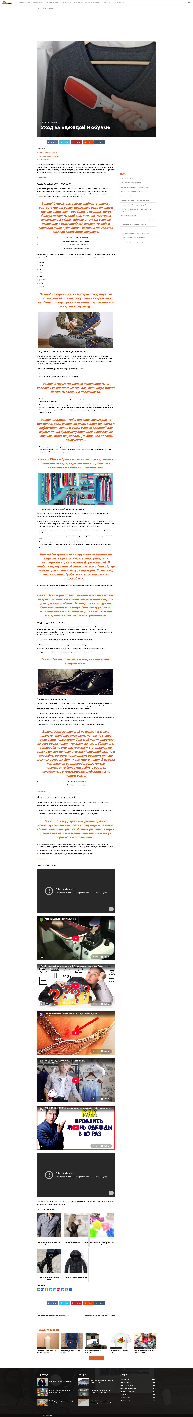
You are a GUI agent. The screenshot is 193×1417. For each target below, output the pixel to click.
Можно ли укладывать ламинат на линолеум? (135, 200)
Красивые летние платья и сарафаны (53, 1315)
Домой (39, 8)
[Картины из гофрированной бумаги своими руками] (42, 1392)
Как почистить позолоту (128, 215)
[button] (189, 2)
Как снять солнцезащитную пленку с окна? (134, 191)
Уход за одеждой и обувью (48, 152)
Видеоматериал (44, 159)
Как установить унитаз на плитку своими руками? (136, 229)
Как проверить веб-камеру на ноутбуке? (133, 205)
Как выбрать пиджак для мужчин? (61, 1381)
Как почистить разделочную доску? (132, 242)
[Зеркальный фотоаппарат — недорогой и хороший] (83, 1392)
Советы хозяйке (66, 1348)
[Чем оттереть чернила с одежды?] (96, 1341)
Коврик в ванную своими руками (131, 196)
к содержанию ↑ (42, 177)
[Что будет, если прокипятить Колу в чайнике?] (42, 1402)
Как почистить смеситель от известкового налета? (137, 220)
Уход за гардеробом (48, 8)
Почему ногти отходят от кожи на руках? (133, 224)
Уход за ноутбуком (127, 178)
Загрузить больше (95, 1358)
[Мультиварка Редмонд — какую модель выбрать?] (83, 1382)
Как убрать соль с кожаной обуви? (100, 1315)
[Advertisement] (96, 25)
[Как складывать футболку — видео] (121, 1341)
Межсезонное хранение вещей (49, 156)
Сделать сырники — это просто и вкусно (133, 237)
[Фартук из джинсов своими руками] (72, 1341)
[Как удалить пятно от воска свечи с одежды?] (48, 1341)
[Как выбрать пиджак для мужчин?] (42, 1382)
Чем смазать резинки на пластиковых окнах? (135, 233)
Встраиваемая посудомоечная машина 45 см (135, 187)
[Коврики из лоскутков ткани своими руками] (145, 1341)
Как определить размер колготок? (132, 182)
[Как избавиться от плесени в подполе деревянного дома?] (83, 1402)
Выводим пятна (41, 1348)
